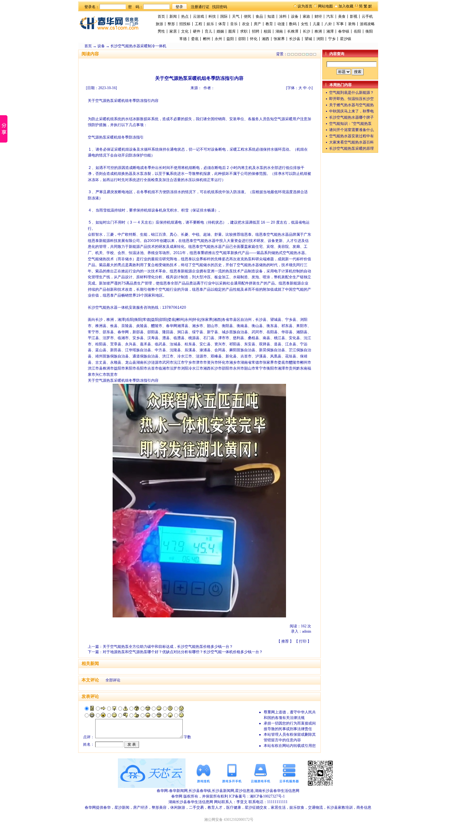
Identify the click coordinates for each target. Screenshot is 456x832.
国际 (224, 16)
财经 (318, 16)
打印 (302, 641)
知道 (271, 16)
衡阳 (369, 31)
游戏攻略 (367, 24)
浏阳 (320, 39)
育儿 (208, 31)
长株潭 (292, 31)
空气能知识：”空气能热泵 (350, 123)
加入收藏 (345, 6)
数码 (293, 24)
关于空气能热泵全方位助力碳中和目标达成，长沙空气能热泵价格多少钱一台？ (168, 646)
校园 (267, 31)
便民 (247, 16)
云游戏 (198, 16)
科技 (212, 16)
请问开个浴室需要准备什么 (351, 130)
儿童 (316, 24)
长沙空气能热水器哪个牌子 (351, 117)
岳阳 (357, 31)
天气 (235, 16)
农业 (245, 24)
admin (306, 631)
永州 (218, 39)
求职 (244, 31)
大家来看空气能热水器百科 (351, 142)
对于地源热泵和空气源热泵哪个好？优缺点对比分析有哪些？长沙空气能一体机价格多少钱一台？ (183, 652)
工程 (198, 24)
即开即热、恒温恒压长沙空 (351, 99)
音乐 (234, 24)
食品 (259, 16)
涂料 (283, 16)
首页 (161, 16)
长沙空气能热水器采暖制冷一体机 (138, 46)
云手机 (367, 16)
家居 (173, 31)
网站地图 (325, 6)
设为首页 (304, 6)
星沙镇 (345, 39)
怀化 (253, 39)
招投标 (184, 24)
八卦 (328, 24)
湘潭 (330, 31)
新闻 (173, 16)
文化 (185, 31)
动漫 (281, 24)
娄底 (195, 39)
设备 (294, 16)
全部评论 (112, 680)
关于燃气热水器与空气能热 (351, 105)
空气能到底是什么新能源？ (351, 92)
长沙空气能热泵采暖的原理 (351, 148)
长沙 (306, 31)
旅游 (159, 24)
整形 (171, 24)
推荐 (285, 641)
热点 (185, 16)
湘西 (265, 39)
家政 (306, 16)
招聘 (255, 31)
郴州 (206, 39)
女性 (304, 24)
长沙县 (294, 39)
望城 (308, 39)
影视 (353, 16)
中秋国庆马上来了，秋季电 (351, 111)
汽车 (330, 16)
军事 (340, 24)
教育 (269, 24)
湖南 (279, 31)
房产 (257, 24)
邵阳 (242, 39)
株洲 (318, 31)
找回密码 (219, 7)
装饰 (351, 24)
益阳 (230, 39)
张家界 (279, 39)
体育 (222, 24)
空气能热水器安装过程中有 (351, 136)
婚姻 (220, 31)
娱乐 (210, 24)
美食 (342, 16)
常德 (183, 39)
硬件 (196, 31)
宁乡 (332, 39)
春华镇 (343, 31)
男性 (161, 31)
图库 (232, 31)
